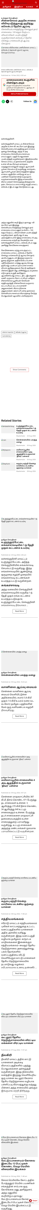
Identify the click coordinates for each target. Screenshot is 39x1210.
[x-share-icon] (7, 103)
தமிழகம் (7, 7)
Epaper (35, 1200)
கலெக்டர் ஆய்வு (21, 332)
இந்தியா (18, 7)
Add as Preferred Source (19, 94)
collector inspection (7, 332)
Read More (19, 611)
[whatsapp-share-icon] (3, 103)
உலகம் (29, 7)
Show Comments (19, 370)
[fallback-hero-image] (8, 429)
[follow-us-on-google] (35, 101)
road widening (6, 336)
